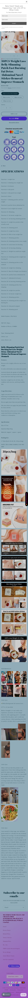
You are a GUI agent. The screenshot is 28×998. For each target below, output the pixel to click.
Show (26, 499)
